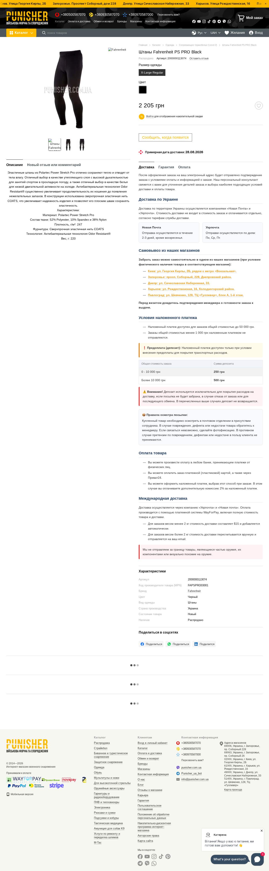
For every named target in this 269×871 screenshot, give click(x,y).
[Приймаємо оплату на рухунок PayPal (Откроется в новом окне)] (16, 785)
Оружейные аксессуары (109, 788)
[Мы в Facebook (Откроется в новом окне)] (194, 21)
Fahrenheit (194, 591)
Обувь (98, 772)
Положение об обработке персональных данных (153, 816)
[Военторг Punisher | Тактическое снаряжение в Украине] (27, 745)
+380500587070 (73, 14)
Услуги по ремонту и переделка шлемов (107, 835)
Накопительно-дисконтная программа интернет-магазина (154, 827)
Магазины (136, 21)
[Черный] (142, 89)
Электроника (102, 807)
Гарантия (143, 800)
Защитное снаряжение (108, 762)
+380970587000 (141, 14)
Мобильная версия (21, 794)
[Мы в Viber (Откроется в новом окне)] (224, 21)
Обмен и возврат (104, 21)
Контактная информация (160, 21)
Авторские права (148, 835)
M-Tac (98, 842)
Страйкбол (100, 748)
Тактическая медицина (108, 823)
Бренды (122, 21)
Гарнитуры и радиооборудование (106, 795)
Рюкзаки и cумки (104, 812)
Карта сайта (145, 840)
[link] (151, 644)
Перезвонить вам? (168, 14)
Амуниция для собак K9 (109, 828)
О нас (141, 779)
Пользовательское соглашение (149, 807)
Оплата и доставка (79, 21)
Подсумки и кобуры (106, 818)
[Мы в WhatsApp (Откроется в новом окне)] (229, 21)
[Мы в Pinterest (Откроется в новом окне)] (214, 21)
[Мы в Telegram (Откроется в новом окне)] (219, 21)
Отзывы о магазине (150, 790)
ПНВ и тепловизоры (106, 802)
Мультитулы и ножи (106, 777)
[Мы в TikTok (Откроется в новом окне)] (209, 21)
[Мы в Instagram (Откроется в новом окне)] (204, 21)
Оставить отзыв (199, 58)
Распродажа (102, 743)
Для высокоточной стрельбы (112, 783)
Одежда (99, 767)
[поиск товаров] (44, 32)
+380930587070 (107, 14)
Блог (141, 784)
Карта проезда (233, 789)
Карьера (143, 795)
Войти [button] (150, 116)
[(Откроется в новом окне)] (57, 785)
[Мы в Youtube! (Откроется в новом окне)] (199, 21)
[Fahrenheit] (117, 49)
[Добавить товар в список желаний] (259, 105)
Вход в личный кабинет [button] (152, 743)
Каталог (60, 21)
